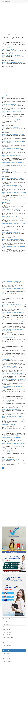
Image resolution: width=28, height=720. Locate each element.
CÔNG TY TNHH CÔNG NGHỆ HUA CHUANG (11, 185)
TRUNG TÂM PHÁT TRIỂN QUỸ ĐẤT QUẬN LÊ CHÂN (13, 41)
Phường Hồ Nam (6, 648)
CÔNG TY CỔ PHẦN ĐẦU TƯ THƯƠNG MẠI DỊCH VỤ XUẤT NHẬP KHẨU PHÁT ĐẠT (13, 48)
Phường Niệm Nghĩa (7, 658)
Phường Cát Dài (6, 629)
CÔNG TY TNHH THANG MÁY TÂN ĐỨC (10, 459)
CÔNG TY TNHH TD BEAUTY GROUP (10, 216)
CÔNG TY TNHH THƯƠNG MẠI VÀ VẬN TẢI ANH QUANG (14, 120)
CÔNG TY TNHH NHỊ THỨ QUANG (9, 366)
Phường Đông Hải (6, 634)
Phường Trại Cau (6, 650)
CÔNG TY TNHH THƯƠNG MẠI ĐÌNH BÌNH (11, 55)
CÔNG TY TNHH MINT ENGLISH (9, 352)
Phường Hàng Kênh (7, 656)
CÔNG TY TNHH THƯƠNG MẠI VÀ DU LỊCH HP (12, 395)
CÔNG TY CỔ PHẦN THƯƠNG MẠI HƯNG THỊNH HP (13, 297)
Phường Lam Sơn (6, 642)
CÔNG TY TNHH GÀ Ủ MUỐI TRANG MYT (11, 209)
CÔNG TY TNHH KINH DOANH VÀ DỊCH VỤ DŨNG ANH (13, 141)
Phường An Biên (6, 624)
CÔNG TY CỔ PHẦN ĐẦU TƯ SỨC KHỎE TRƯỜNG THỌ (14, 379)
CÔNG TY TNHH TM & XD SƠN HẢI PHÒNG (11, 409)
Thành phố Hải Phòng (7, 618)
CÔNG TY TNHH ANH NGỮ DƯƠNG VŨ (10, 345)
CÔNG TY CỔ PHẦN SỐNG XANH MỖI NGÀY (11, 437)
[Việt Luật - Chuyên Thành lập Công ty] (14, 539)
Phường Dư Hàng (6, 653)
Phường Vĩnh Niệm (7, 640)
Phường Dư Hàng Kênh (8, 637)
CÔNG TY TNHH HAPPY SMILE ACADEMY (11, 127)
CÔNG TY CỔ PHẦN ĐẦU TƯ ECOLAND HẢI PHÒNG (13, 432)
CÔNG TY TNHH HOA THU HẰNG (9, 424)
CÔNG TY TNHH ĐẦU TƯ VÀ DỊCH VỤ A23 (11, 232)
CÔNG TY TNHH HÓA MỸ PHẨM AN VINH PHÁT (12, 178)
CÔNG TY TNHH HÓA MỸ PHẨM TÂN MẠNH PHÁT (12, 239)
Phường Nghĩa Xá (6, 626)
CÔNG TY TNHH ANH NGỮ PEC (8, 337)
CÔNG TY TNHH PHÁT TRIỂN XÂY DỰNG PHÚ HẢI (12, 373)
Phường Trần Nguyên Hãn (8, 632)
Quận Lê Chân (6, 621)
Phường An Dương (7, 645)
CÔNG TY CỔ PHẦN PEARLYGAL (9, 402)
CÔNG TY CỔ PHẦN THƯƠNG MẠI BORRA (11, 452)
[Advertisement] (14, 17)
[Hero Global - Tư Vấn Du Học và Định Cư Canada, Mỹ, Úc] (14, 595)
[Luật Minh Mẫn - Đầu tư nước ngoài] (14, 564)
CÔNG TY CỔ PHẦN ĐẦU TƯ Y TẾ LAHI (10, 104)
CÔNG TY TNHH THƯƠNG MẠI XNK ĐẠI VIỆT (11, 148)
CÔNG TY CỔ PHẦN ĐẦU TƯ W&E (9, 171)
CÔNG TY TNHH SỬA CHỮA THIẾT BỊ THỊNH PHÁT (13, 62)
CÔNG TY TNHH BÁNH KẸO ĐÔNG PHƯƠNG (11, 281)
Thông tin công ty (5, 1)
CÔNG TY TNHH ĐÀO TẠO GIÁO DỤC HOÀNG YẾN (13, 134)
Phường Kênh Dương (7, 661)
